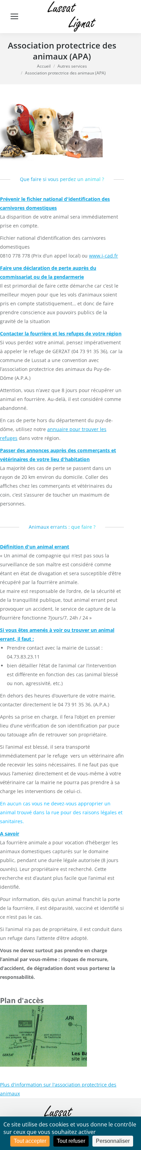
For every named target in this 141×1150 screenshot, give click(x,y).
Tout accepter (30, 1141)
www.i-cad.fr (103, 255)
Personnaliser (113, 1141)
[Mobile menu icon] (14, 16)
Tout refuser (71, 1141)
